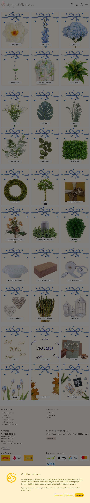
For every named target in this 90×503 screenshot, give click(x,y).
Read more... (59, 495)
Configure (69, 495)
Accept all (79, 495)
